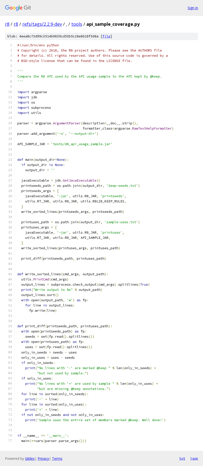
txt (182, 458)
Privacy (43, 458)
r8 (7, 24)
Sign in (193, 7)
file (106, 36)
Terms (57, 458)
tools (76, 24)
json (194, 458)
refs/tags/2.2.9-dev (42, 24)
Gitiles (30, 458)
